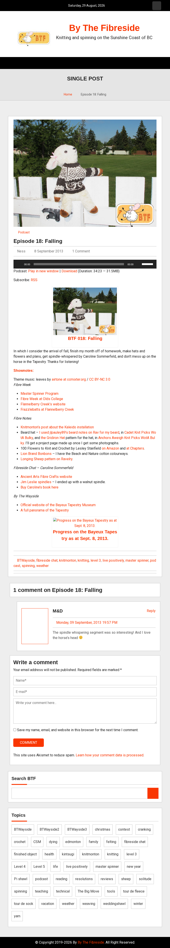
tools (111, 891)
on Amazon (110, 448)
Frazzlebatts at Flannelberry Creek (47, 409)
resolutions (84, 879)
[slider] (148, 264)
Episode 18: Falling (38, 241)
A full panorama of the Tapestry (45, 510)
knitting (83, 560)
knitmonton (67, 560)
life (55, 866)
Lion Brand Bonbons (36, 454)
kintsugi (68, 854)
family (93, 842)
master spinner (137, 560)
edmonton (73, 842)
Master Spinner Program (39, 393)
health (49, 854)
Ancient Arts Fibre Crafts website (46, 477)
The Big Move (88, 891)
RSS (34, 280)
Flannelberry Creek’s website (43, 404)
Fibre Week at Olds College (42, 399)
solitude (145, 879)
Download (69, 271)
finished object (25, 854)
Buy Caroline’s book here (39, 487)
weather (42, 566)
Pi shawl (20, 879)
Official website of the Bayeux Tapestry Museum (58, 505)
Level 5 (39, 866)
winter (138, 904)
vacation (47, 904)
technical (63, 891)
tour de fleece (134, 891)
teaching (41, 891)
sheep (126, 879)
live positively (113, 560)
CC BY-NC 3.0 (99, 379)
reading (61, 879)
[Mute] (138, 264)
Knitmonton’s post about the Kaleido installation (57, 427)
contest (124, 829)
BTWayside (26, 560)
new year (134, 866)
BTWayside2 (49, 829)
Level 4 (19, 866)
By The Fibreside (104, 28)
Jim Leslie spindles (36, 482)
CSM (37, 842)
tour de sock (23, 904)
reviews (107, 879)
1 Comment (81, 251)
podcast (41, 879)
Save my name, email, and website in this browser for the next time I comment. (77, 730)
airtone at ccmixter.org (69, 379)
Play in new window (43, 271)
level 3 (96, 560)
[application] (85, 264)
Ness (20, 251)
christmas (102, 829)
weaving (88, 904)
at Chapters (135, 448)
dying (53, 842)
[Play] (19, 264)
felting (111, 842)
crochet (19, 842)
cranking (144, 829)
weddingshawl (114, 904)
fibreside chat (47, 560)
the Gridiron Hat (53, 438)
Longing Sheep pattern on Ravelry (46, 459)
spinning (28, 566)
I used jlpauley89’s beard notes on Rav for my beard (79, 432)
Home (68, 94)
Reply (151, 611)
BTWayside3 (77, 829)
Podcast (24, 232)
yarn (17, 916)
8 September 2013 (48, 251)
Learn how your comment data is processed (109, 755)
